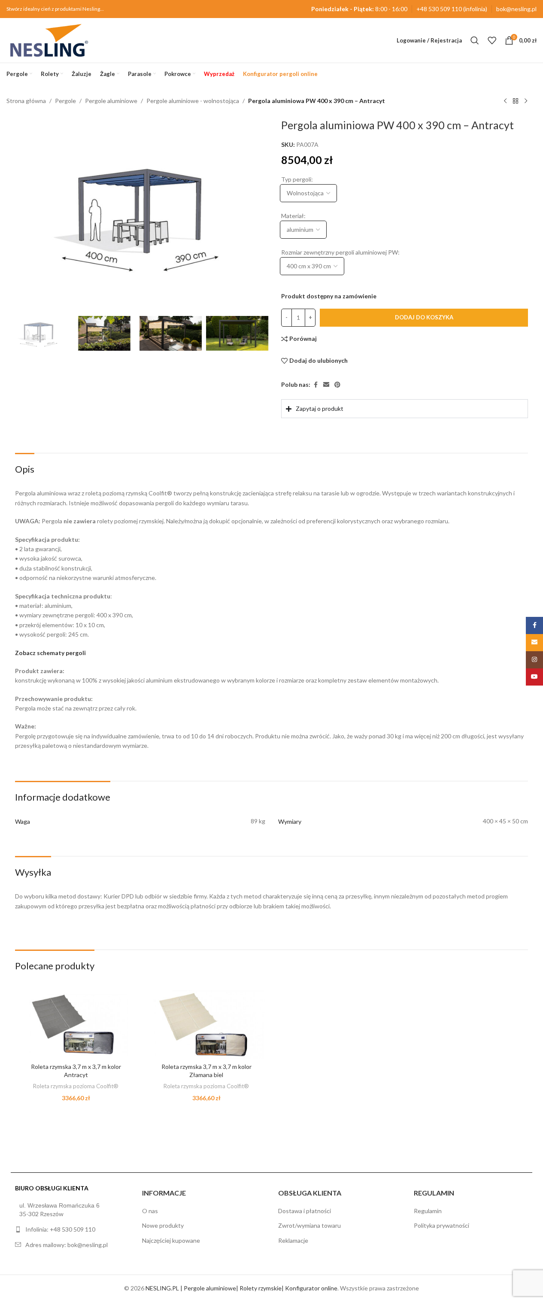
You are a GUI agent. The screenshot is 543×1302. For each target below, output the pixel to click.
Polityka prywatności (441, 1225)
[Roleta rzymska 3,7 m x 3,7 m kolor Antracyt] (76, 1024)
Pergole (65, 100)
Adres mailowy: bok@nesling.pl (66, 1244)
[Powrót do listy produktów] (515, 101)
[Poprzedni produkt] (505, 101)
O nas (150, 1210)
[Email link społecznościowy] (326, 385)
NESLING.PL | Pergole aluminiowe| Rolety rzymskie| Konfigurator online (241, 1288)
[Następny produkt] (526, 101)
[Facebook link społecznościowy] (315, 385)
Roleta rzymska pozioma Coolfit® (75, 1086)
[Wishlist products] (492, 40)
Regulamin (428, 1210)
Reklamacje (293, 1240)
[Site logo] (49, 39)
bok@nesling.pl (516, 8)
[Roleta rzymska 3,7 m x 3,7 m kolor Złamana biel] (206, 1024)
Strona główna (26, 100)
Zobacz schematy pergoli (50, 652)
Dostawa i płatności (304, 1210)
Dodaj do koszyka (423, 317)
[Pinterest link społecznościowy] (337, 385)
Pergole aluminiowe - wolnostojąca (192, 100)
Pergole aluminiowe (111, 100)
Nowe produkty (163, 1225)
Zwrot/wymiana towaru (309, 1225)
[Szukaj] (474, 40)
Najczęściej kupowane (171, 1240)
